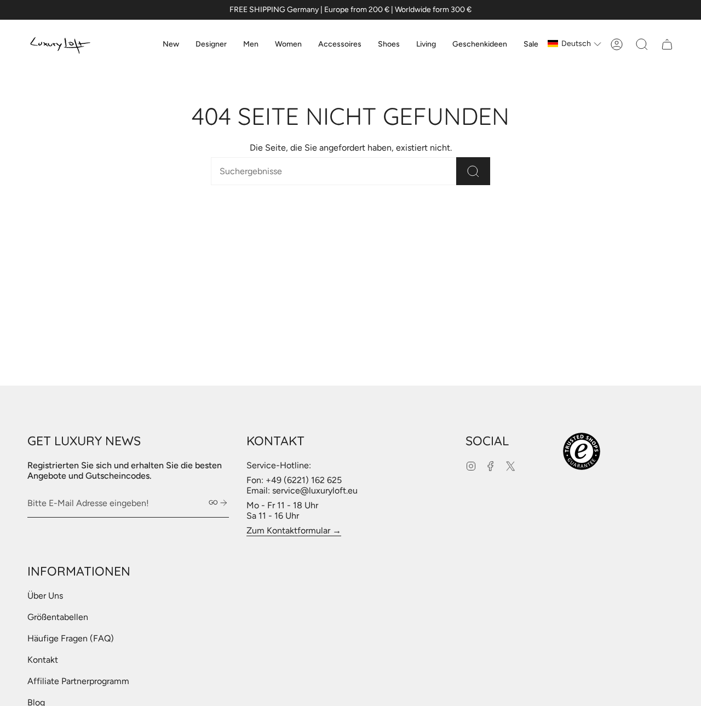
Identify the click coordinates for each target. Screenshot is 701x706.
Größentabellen (57, 617)
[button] (211, 44)
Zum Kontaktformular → (293, 530)
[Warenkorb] (667, 44)
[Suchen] (473, 171)
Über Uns (45, 595)
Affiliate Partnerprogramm (78, 681)
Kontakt (42, 660)
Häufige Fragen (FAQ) (70, 638)
